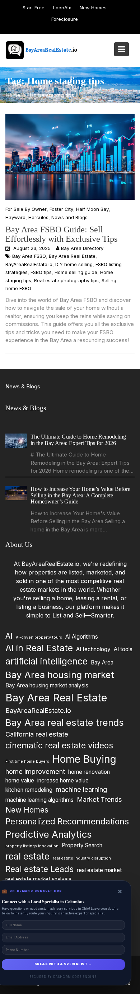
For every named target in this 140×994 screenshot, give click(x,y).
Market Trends (99, 799)
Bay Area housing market (59, 674)
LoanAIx (62, 7)
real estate (27, 856)
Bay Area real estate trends (64, 722)
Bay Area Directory (82, 248)
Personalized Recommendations (67, 821)
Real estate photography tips (66, 280)
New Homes (93, 7)
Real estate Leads (39, 869)
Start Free (34, 7)
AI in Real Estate (39, 648)
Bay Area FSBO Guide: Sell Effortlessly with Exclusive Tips (61, 234)
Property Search (82, 845)
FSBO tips (41, 272)
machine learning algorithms (39, 799)
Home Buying (84, 759)
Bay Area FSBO (29, 256)
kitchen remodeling (28, 789)
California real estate (36, 734)
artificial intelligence (46, 660)
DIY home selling (74, 264)
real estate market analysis (38, 878)
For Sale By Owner (26, 209)
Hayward (15, 217)
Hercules (38, 217)
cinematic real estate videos (59, 745)
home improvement (35, 771)
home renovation (89, 771)
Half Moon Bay (92, 209)
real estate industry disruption (82, 858)
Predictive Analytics (48, 834)
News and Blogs (69, 217)
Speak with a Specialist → (63, 964)
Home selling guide (76, 272)
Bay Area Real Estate (72, 256)
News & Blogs (22, 386)
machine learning (81, 789)
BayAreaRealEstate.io (28, 264)
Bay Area (102, 662)
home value (19, 780)
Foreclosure (64, 19)
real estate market (99, 869)
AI (9, 635)
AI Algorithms (81, 636)
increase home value (63, 780)
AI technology (93, 649)
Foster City (61, 209)
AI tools (123, 649)
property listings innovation (32, 846)
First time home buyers (27, 761)
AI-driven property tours (39, 637)
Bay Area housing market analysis (46, 685)
